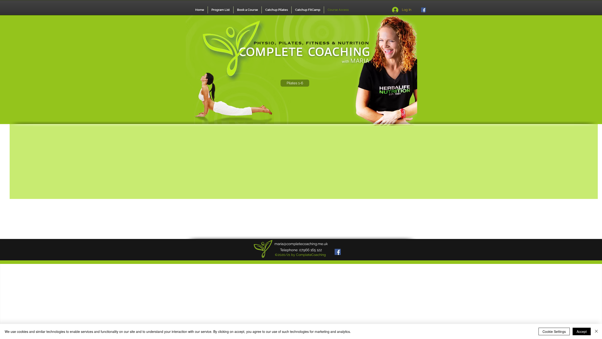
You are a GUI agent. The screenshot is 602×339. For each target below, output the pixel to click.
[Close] (596, 331)
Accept (582, 331)
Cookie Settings (554, 331)
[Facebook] (423, 10)
